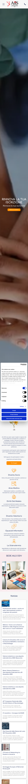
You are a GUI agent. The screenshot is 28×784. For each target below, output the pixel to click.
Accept (14, 410)
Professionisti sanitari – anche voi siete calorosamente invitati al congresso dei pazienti (13, 610)
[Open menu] (4, 4)
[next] (23, 575)
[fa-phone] (25, 5)
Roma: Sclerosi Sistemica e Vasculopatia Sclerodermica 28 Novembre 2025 (12, 672)
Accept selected (14, 414)
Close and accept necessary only (14, 418)
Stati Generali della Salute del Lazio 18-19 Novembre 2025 (14, 732)
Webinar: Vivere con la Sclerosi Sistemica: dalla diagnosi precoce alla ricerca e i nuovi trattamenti (13, 626)
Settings (22, 406)
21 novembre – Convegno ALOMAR (13, 713)
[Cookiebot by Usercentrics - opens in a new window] (20, 364)
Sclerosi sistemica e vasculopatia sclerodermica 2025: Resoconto (13, 657)
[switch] (24, 392)
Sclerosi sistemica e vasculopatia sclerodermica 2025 (13, 687)
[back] (4, 575)
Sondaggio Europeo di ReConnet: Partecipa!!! (13, 767)
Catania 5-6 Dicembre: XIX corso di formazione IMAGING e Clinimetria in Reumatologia (14, 641)
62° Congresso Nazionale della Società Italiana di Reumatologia (13, 702)
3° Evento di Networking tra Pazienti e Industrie (11, 753)
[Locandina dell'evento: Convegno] (6, 725)
